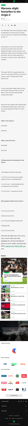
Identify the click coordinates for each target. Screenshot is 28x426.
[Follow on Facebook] (21, 401)
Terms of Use (11, 415)
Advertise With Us (19, 418)
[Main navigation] (1, 1)
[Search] (26, 1)
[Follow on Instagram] (25, 401)
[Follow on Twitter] (23, 401)
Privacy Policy (16, 415)
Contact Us (13, 418)
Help (10, 418)
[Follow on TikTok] (18, 401)
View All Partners (14, 395)
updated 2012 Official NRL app (15, 246)
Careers (6, 418)
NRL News (3, 5)
